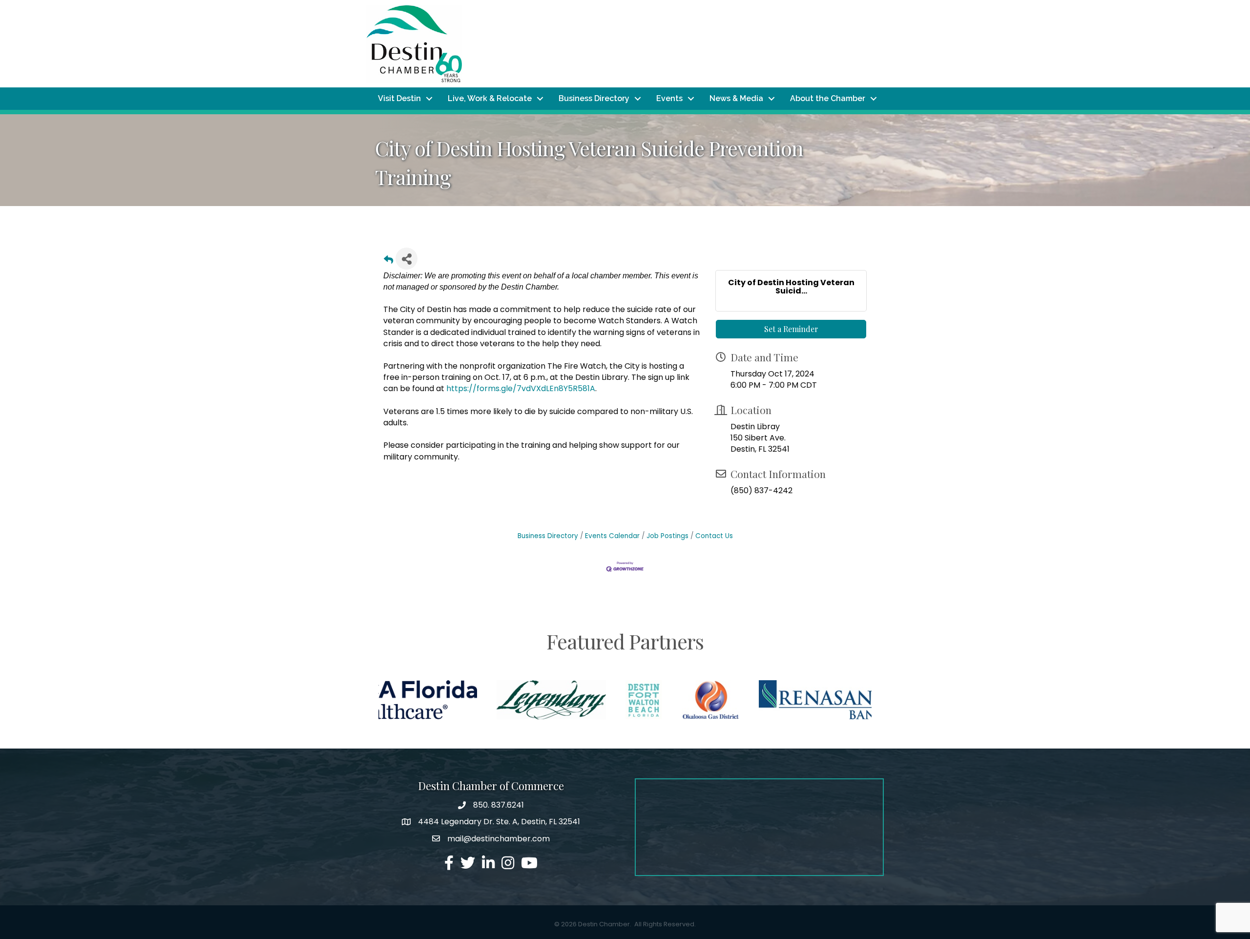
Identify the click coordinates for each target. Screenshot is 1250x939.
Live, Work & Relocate (490, 98)
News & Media (736, 98)
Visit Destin (399, 98)
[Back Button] (388, 261)
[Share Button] (406, 259)
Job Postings (667, 536)
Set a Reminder (791, 329)
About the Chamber (827, 98)
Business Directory (594, 98)
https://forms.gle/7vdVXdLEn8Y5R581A (520, 388)
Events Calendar (612, 536)
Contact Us (714, 536)
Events (669, 98)
